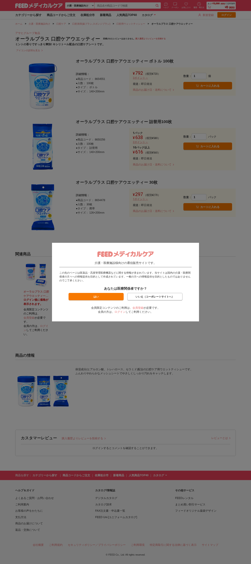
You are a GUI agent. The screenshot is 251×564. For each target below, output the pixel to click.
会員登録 (138, 307)
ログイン (120, 311)
